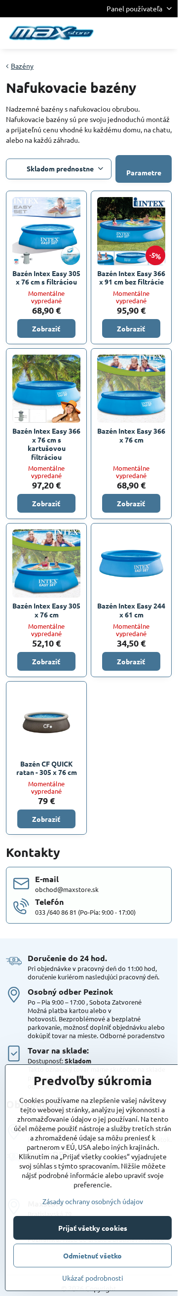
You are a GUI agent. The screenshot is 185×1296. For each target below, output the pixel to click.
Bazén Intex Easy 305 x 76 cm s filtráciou (46, 277)
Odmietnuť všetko (92, 1255)
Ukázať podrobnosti (92, 1277)
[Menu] (166, 33)
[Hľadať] (118, 33)
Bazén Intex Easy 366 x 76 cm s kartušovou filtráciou (46, 443)
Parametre (143, 172)
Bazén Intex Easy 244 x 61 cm (131, 610)
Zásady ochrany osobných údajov (92, 1201)
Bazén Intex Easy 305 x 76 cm (46, 610)
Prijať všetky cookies (92, 1227)
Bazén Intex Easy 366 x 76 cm (131, 435)
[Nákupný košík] (142, 33)
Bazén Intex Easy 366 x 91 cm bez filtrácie (131, 277)
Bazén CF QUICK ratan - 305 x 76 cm (46, 768)
